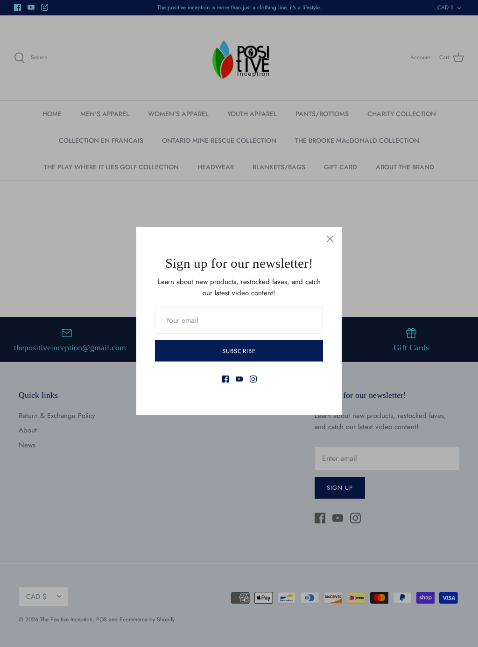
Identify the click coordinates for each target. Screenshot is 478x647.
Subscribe (238, 351)
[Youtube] (239, 379)
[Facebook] (225, 379)
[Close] (330, 239)
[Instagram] (253, 379)
